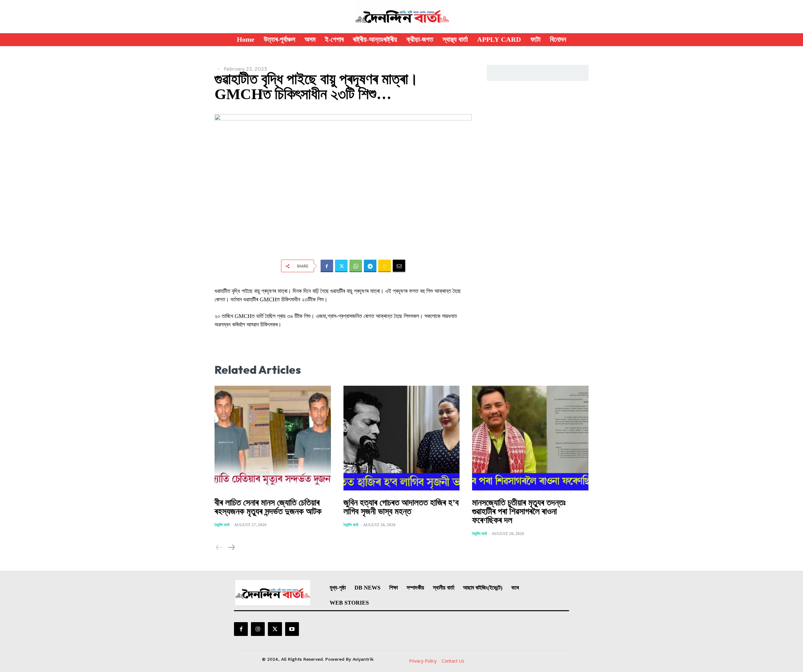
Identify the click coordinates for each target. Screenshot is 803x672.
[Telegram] (370, 266)
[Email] (399, 266)
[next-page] (231, 547)
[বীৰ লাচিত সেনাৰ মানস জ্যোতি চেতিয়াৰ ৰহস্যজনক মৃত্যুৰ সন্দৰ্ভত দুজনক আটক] (273, 438)
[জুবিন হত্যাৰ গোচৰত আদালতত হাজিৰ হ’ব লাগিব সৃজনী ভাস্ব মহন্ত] (401, 438)
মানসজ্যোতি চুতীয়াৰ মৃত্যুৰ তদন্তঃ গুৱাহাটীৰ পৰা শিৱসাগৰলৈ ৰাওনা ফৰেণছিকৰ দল (519, 511)
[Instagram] (258, 629)
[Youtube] (292, 629)
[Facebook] (327, 266)
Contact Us (453, 661)
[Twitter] (341, 266)
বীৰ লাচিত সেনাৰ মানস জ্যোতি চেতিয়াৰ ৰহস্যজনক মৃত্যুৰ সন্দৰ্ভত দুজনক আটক (268, 507)
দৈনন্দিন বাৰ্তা (222, 524)
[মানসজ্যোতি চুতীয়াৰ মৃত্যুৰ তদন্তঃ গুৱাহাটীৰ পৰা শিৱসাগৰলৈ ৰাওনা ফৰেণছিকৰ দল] (530, 438)
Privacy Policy (423, 661)
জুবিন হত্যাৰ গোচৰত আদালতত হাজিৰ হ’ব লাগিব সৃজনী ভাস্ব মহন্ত (401, 507)
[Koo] (384, 266)
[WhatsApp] (355, 266)
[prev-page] (219, 547)
